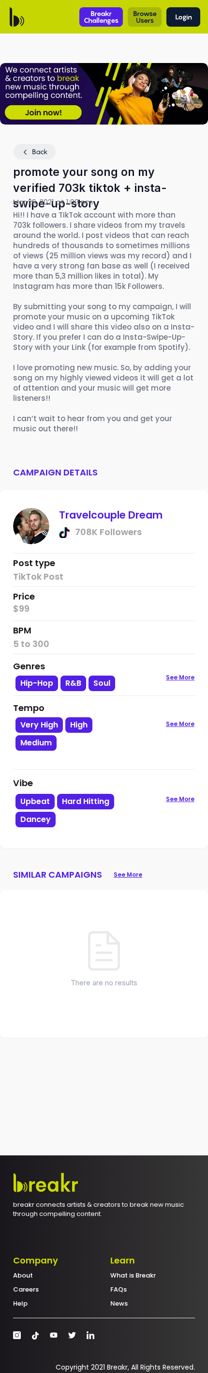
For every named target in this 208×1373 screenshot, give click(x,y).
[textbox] (74, 759)
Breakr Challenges (101, 16)
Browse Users (145, 16)
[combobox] (74, 742)
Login (183, 17)
